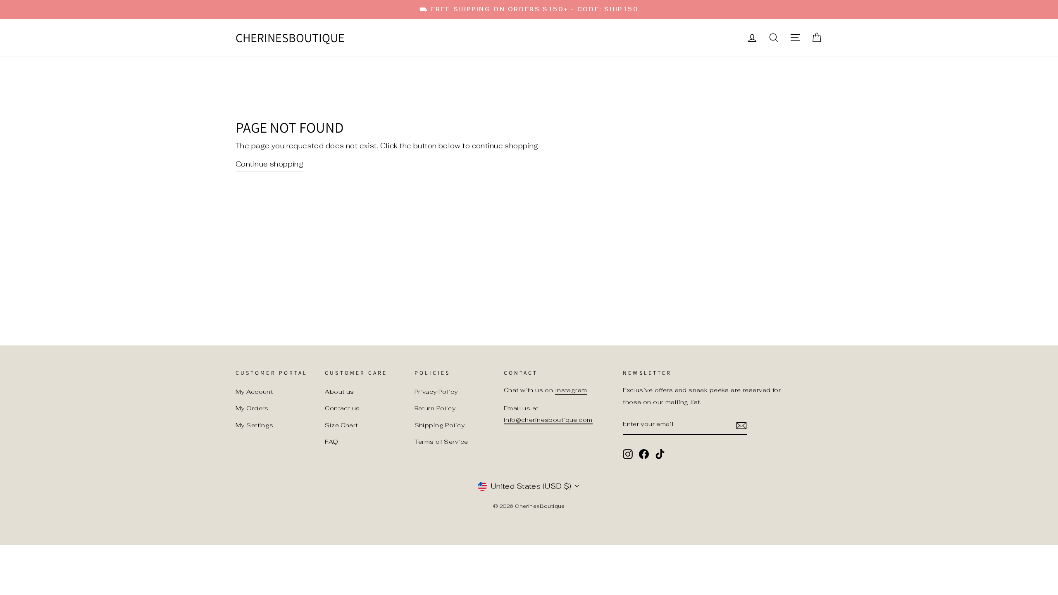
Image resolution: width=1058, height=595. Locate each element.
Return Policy (435, 408)
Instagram (571, 390)
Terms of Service (441, 441)
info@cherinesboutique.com (548, 420)
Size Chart (341, 425)
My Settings (255, 425)
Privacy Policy (436, 391)
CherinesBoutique (290, 37)
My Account (254, 391)
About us (339, 391)
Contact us (342, 408)
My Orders (252, 408)
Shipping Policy (440, 425)
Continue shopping (269, 164)
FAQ (331, 441)
